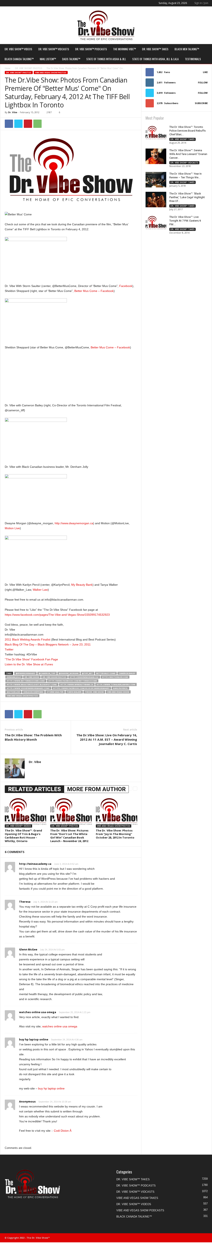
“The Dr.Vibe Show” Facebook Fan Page (31, 659)
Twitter (9, 649)
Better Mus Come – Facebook (94, 291)
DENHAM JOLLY (14, 677)
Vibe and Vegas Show (118, 692)
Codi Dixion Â (62, 1130)
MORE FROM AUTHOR (96, 789)
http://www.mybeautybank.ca (76, 684)
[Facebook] (2, 3)
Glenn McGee (28, 949)
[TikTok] (15, 3)
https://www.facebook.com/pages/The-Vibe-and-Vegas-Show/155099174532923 (57, 614)
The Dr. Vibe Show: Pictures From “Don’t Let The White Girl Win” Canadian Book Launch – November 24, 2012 (69, 836)
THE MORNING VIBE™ (124, 49)
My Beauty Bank (82, 584)
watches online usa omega (37, 1012)
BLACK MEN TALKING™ (187, 49)
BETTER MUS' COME (105, 673)
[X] (22, 3)
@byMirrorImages (25, 673)
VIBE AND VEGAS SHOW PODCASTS (140, 1210)
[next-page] (135, 788)
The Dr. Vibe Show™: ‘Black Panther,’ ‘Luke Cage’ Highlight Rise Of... (187, 197)
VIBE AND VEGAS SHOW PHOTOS (50, 72)
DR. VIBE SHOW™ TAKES (155, 49)
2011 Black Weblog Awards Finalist (27, 639)
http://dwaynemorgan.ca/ (84, 677)
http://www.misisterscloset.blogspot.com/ (32, 684)
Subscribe (201, 103)
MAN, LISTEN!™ (48, 59)
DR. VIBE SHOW (32, 677)
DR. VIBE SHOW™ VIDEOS (18, 49)
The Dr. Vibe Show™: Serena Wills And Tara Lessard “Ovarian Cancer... (188, 154)
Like (205, 72)
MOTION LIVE (13, 692)
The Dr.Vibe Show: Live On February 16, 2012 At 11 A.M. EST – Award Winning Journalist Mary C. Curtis (106, 739)
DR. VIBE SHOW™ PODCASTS (91, 49)
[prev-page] (130, 788)
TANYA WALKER (74, 692)
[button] (205, 54)
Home (7, 68)
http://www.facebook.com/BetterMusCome (72, 680)
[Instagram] (9, 3)
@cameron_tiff (47, 673)
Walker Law (40, 589)
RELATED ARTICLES (34, 789)
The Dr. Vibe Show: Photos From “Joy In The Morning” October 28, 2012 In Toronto (115, 834)
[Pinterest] (28, 124)
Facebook (125, 286)
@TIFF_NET (87, 673)
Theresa (24, 901)
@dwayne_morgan (68, 673)
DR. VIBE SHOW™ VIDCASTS (53, 49)
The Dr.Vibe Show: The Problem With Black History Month (33, 737)
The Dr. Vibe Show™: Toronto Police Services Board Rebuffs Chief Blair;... (187, 130)
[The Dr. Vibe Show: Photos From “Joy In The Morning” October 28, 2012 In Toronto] (116, 812)
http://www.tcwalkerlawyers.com (116, 684)
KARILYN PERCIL (120, 688)
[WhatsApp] (37, 124)
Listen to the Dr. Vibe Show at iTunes (29, 664)
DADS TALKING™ (71, 59)
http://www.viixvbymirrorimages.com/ (28, 688)
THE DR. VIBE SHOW (94, 692)
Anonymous (27, 1101)
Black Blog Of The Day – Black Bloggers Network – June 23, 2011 (48, 644)
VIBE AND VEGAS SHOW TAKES (137, 1198)
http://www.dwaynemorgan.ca (74, 523)
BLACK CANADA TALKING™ (19, 59)
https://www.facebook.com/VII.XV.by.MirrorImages (81, 688)
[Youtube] (28, 3)
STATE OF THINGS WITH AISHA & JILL (106, 59)
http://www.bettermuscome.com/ (26, 680)
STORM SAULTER (55, 692)
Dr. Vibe (12, 112)
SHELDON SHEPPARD (33, 692)
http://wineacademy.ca (35, 864)
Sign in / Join (201, 3)
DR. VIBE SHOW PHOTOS (54, 677)
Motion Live (12, 528)
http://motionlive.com (115, 677)
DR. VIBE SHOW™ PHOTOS (28, 68)
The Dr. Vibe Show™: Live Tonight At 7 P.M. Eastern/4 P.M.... (185, 220)
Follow (203, 82)
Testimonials (193, 59)
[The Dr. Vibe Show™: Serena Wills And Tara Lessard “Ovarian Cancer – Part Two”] (156, 156)
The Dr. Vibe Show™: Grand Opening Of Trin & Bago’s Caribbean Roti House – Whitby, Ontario (23, 836)
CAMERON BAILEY (127, 673)
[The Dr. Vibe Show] (106, 25)
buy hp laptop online (33, 1039)
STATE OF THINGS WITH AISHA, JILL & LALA (155, 59)
